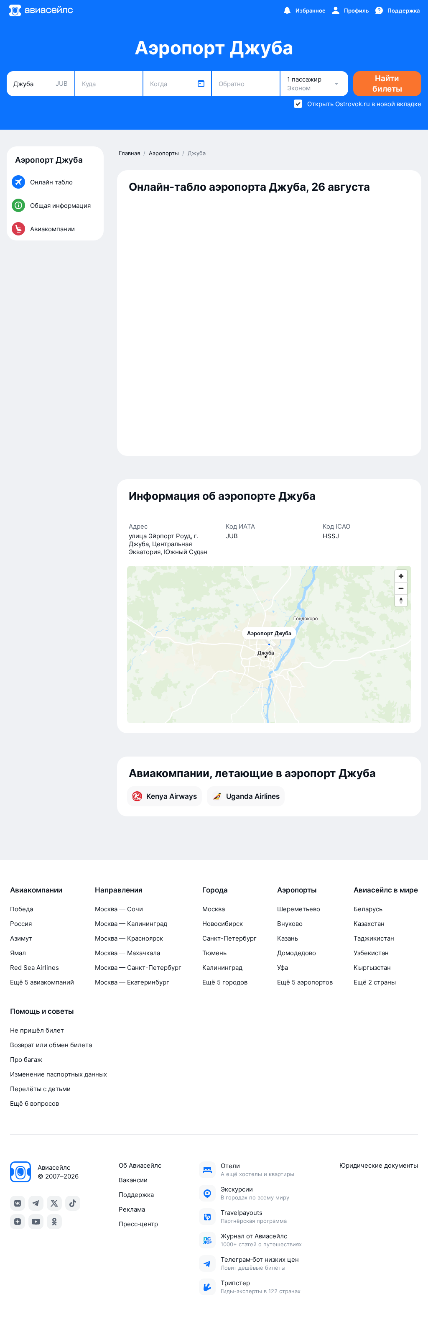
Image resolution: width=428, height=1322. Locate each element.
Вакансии (133, 1180)
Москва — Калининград (131, 924)
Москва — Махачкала (127, 953)
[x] (54, 1203)
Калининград (222, 968)
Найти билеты (387, 84)
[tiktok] (73, 1203)
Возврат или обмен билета (51, 1045)
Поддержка (136, 1195)
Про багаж (26, 1060)
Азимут (21, 938)
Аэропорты (297, 890)
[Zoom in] (401, 576)
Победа (21, 909)
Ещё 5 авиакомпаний (42, 982)
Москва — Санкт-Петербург (138, 968)
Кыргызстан (372, 968)
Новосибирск (222, 924)
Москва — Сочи (119, 909)
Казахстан (369, 924)
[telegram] (36, 1203)
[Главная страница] (40, 10)
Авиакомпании (36, 890)
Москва (213, 909)
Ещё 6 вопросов (34, 1103)
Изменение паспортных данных (58, 1074)
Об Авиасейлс (140, 1165)
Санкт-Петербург (229, 938)
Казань (287, 938)
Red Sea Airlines (34, 968)
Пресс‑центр (138, 1224)
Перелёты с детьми (40, 1089)
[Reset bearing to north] (401, 600)
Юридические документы (378, 1165)
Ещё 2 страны (375, 982)
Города (215, 890)
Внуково (290, 924)
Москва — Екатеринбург (132, 982)
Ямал (18, 953)
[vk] (18, 1203)
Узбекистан (371, 953)
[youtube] (36, 1222)
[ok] (54, 1222)
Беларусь (368, 909)
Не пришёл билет (37, 1030)
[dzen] (18, 1222)
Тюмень (214, 953)
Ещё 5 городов (224, 982)
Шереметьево (298, 909)
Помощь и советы (42, 1011)
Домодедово (296, 953)
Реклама (132, 1209)
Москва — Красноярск (129, 938)
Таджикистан (374, 938)
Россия (21, 924)
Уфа (282, 968)
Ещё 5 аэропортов (305, 982)
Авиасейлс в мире (386, 890)
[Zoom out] (401, 588)
